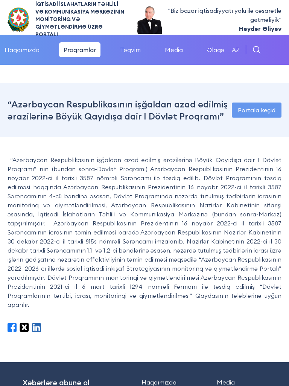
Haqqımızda (158, 382)
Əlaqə (215, 50)
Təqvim (130, 50)
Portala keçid (256, 110)
